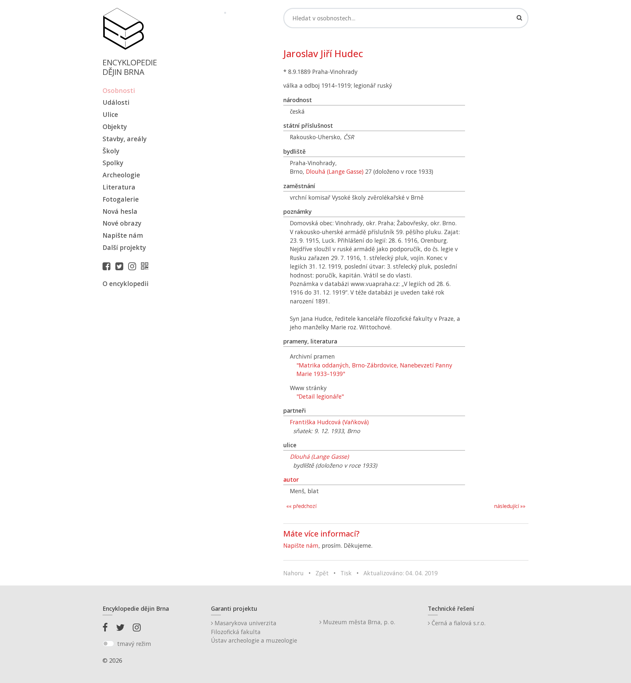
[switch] (108, 644)
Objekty (115, 126)
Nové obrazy (122, 223)
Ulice (110, 114)
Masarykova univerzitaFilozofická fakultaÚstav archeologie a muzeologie (254, 631)
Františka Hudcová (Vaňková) (329, 422)
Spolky (113, 162)
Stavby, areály (125, 138)
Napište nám (123, 235)
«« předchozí (301, 506)
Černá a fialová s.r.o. (457, 623)
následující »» (510, 506)
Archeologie (121, 174)
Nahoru (293, 573)
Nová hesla (120, 211)
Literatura (119, 187)
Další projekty (124, 247)
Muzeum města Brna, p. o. (358, 622)
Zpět (322, 573)
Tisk (346, 573)
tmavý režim (134, 644)
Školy (111, 150)
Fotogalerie (121, 199)
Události (116, 102)
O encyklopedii (126, 283)
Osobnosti (119, 90)
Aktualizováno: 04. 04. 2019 (400, 573)
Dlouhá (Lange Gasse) (334, 171)
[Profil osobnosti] (146, 266)
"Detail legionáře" (320, 396)
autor (291, 479)
